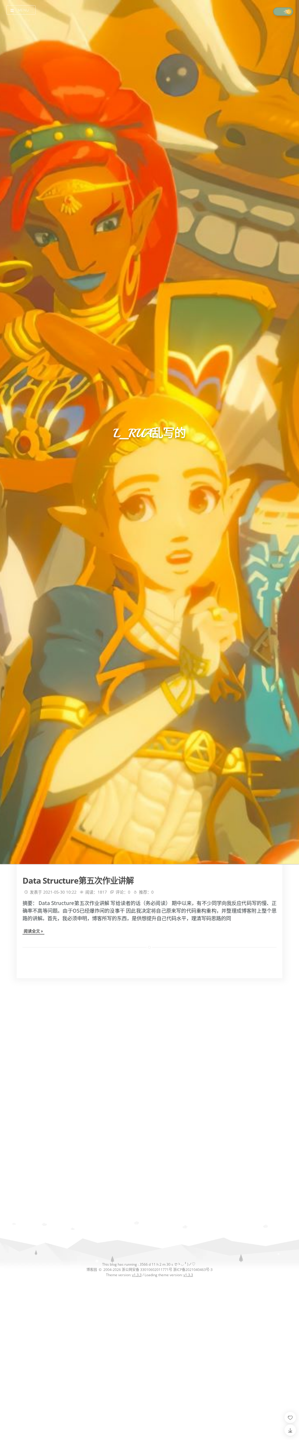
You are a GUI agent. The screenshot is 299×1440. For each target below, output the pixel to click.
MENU (23, 10)
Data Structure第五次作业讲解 (78, 880)
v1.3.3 (137, 1274)
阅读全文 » (33, 931)
